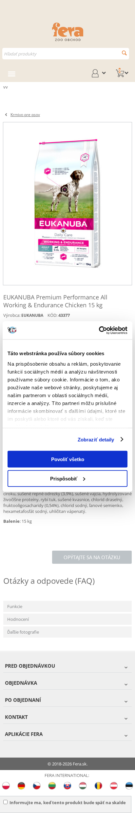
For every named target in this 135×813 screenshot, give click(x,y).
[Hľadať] (124, 53)
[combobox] (65, 53)
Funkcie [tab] (14, 606)
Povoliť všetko (67, 459)
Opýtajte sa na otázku (92, 557)
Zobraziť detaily (96, 439)
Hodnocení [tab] (18, 619)
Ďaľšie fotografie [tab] (23, 632)
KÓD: (52, 315)
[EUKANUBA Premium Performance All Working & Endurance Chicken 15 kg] (67, 203)
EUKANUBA (32, 315)
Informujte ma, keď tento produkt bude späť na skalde (68, 802)
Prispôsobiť (63, 478)
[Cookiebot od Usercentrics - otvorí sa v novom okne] (98, 330)
